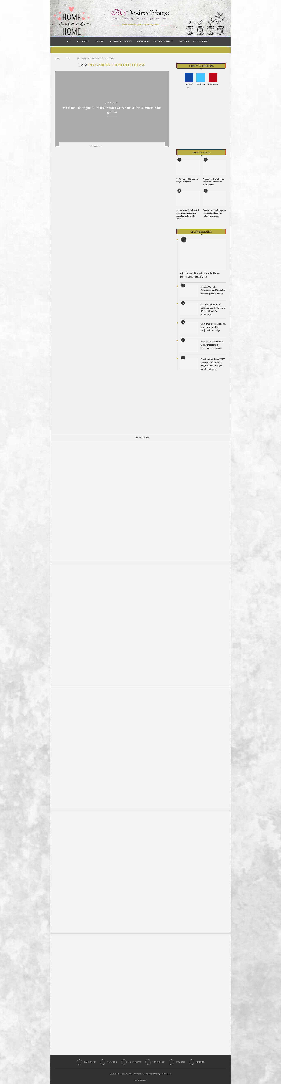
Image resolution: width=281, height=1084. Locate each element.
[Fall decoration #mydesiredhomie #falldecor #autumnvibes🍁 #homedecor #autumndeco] (140, 813)
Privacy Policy (201, 42)
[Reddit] (151, 30)
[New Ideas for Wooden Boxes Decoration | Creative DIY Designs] (189, 346)
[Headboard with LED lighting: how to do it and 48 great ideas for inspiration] (189, 309)
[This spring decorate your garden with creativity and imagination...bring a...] (140, 443)
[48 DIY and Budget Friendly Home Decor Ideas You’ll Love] (203, 254)
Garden (100, 42)
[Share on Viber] (131, 146)
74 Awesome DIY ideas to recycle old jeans (187, 180)
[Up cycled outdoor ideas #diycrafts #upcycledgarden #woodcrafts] (140, 936)
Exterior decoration (121, 42)
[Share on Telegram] (128, 146)
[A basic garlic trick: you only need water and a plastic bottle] (214, 167)
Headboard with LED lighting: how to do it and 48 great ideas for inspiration (213, 309)
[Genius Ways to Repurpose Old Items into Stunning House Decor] (189, 291)
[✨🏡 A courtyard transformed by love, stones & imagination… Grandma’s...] (140, 690)
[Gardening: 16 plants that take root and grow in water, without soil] (214, 198)
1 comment (94, 146)
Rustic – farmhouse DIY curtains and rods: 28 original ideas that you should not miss (213, 364)
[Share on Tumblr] (120, 146)
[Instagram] (138, 30)
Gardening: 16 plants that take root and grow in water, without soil (214, 213)
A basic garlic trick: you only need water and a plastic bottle (213, 182)
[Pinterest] (142, 30)
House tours (143, 42)
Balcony (184, 42)
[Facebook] (130, 30)
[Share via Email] (135, 146)
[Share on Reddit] (124, 146)
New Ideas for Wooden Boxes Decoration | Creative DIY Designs (212, 344)
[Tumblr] (147, 30)
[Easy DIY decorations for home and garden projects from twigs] (189, 328)
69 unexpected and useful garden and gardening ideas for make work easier (187, 214)
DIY (69, 42)
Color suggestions (163, 42)
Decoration (83, 42)
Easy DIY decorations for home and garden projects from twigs (213, 327)
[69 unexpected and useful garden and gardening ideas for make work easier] (188, 198)
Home (57, 58)
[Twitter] (134, 30)
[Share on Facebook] (109, 146)
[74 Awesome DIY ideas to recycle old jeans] (188, 167)
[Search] (212, 41)
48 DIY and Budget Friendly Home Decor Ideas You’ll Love (200, 275)
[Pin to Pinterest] (116, 146)
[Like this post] (104, 146)
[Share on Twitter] (112, 146)
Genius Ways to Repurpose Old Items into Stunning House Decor (213, 290)
